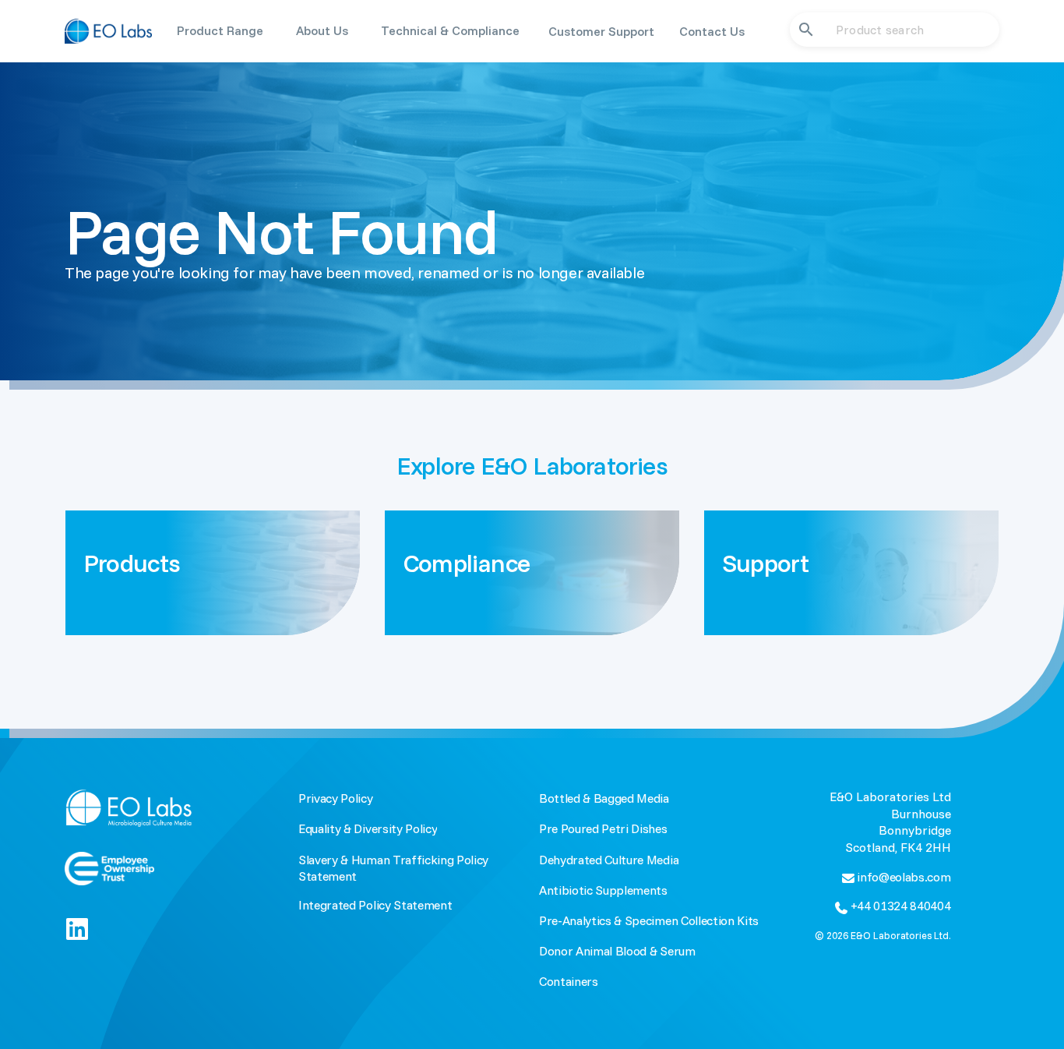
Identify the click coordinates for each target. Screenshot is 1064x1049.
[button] (220, 30)
